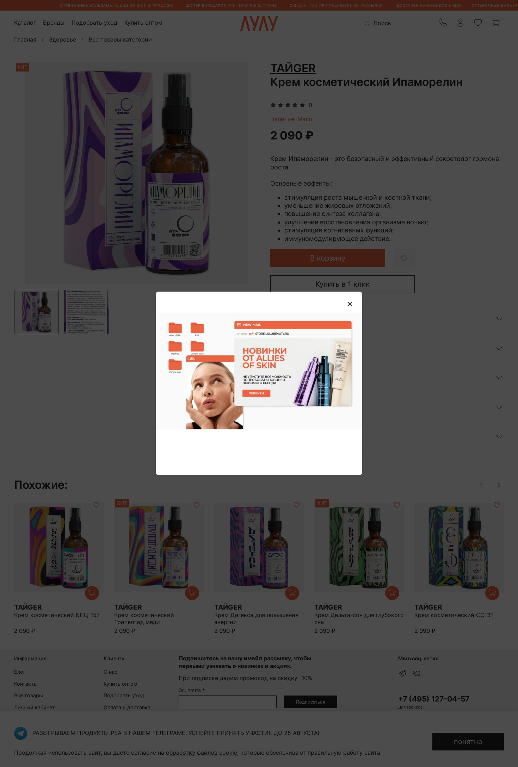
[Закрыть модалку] (350, 304)
